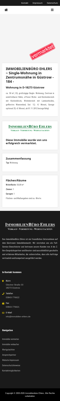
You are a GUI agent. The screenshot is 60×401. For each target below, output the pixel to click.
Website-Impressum (10, 360)
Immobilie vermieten (10, 339)
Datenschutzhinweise (11, 365)
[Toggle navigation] (52, 10)
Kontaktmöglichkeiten (11, 370)
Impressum (38, 3)
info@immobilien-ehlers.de (18, 316)
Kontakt (24, 3)
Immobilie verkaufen (10, 344)
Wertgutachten (8, 349)
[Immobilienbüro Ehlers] (6, 10)
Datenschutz (52, 3)
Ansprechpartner (9, 355)
